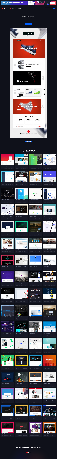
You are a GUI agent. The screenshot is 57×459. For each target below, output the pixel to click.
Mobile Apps (19, 8)
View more (7, 154)
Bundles (23, 8)
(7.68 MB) (28, 141)
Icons (15, 8)
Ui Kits (13, 8)
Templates (9, 8)
